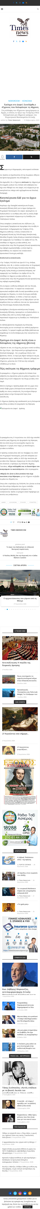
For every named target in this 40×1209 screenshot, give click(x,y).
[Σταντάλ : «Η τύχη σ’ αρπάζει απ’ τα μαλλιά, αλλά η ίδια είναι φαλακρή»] (8, 1104)
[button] (2, 590)
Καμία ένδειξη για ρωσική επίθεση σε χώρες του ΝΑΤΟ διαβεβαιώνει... (20, 599)
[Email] (23, 3)
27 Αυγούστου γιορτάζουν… (23, 748)
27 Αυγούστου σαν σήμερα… (15, 733)
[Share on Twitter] (20, 522)
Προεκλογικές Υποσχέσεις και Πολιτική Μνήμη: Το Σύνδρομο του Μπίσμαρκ (27, 693)
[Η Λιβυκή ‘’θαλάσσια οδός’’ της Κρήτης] (8, 860)
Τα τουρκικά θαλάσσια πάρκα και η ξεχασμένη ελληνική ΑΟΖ (26, 890)
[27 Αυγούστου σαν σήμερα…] (20, 719)
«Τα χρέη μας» (23, 904)
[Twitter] (16, 3)
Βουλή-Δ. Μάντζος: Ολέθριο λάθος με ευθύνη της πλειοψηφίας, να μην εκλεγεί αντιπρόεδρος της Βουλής (19, 1169)
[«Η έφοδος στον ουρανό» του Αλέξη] (8, 876)
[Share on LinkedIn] (24, 522)
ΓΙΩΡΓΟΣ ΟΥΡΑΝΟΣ (25, 865)
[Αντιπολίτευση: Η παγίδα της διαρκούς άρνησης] (20, 648)
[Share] (14, 157)
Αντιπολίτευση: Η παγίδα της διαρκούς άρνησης (16, 664)
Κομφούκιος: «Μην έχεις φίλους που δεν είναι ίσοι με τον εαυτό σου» (27, 1117)
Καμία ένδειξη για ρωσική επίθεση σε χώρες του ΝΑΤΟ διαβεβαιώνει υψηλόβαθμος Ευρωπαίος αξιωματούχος (19, 1151)
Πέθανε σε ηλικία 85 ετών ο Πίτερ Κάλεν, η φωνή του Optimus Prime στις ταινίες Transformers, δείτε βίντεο (19, 1135)
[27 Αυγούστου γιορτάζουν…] (8, 750)
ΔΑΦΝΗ (3, 502)
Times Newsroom (14, 120)
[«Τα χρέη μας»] (8, 907)
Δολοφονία (13, 502)
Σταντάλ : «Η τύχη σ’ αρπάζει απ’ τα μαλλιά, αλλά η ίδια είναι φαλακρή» (26, 1104)
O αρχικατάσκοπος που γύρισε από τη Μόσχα (18, 1142)
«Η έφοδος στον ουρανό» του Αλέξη (27, 874)
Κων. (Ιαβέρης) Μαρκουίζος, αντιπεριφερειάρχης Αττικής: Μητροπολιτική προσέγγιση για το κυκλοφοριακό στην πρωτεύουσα (19, 993)
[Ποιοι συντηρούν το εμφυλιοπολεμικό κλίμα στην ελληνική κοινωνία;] (8, 679)
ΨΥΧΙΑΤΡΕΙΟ (32, 502)
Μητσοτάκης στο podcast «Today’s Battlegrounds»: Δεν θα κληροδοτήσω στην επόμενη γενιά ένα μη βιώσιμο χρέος (27, 1020)
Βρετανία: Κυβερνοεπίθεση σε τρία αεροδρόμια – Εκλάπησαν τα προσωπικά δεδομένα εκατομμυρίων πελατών (19, 1160)
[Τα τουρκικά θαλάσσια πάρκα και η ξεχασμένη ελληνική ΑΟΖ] (8, 891)
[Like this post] (15, 522)
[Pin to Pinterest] (22, 522)
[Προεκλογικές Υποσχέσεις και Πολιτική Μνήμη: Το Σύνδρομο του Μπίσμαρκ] (8, 693)
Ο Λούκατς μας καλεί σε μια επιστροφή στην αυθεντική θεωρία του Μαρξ (26, 1047)
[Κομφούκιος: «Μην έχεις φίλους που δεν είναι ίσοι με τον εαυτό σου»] (8, 1118)
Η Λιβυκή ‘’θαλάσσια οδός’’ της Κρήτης (25, 858)
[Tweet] (31, 157)
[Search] (38, 9)
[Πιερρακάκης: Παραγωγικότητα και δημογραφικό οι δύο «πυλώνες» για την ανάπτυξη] (8, 1006)
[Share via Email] (29, 522)
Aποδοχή (27, 1207)
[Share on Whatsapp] (26, 522)
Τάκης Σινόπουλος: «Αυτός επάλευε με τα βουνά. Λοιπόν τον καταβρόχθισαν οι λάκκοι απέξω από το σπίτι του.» (19, 1091)
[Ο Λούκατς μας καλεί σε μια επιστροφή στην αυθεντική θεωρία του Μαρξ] (8, 1047)
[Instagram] (20, 3)
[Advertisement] (20, 73)
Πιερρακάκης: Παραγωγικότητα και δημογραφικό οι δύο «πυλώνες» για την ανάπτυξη (25, 1007)
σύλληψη (23, 502)
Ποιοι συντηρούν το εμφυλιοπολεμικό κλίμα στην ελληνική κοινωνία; (27, 678)
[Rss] (26, 3)
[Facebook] (13, 3)
